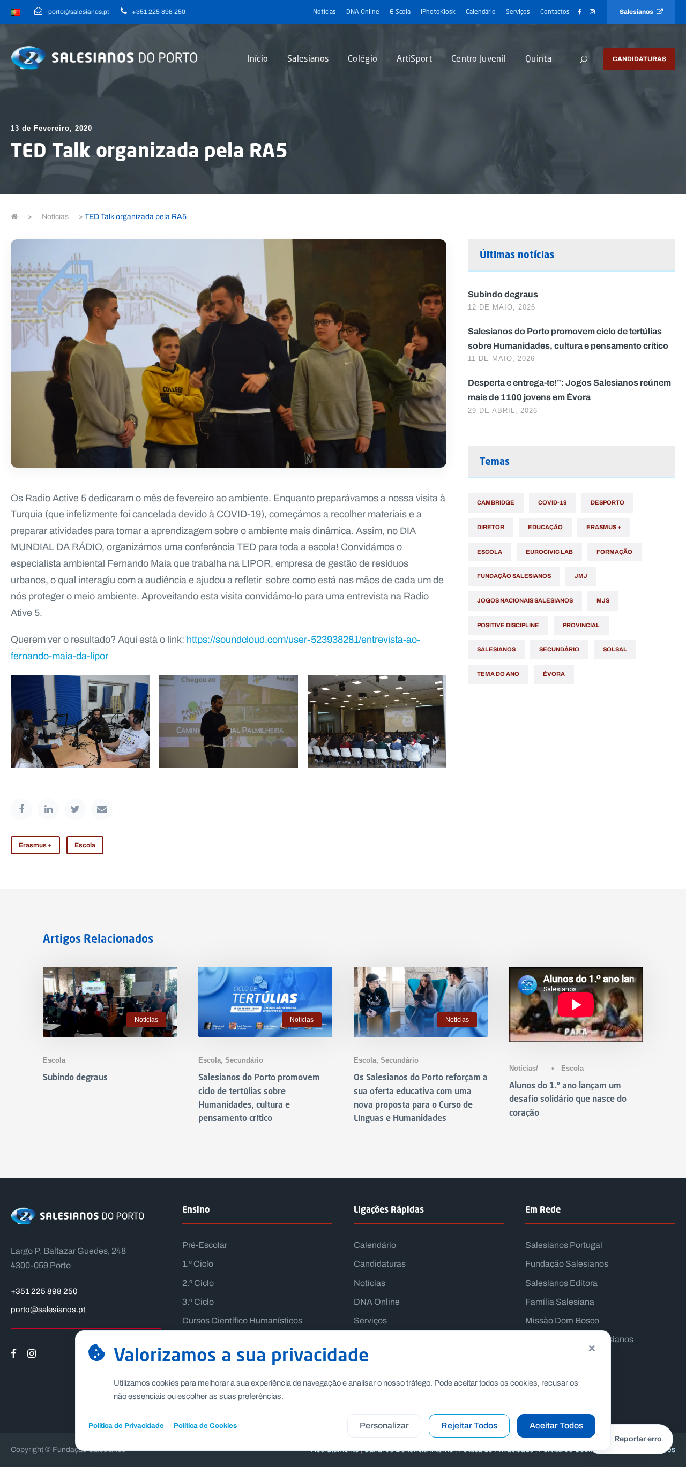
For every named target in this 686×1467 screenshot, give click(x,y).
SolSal (615, 649)
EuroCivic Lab (549, 551)
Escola (84, 845)
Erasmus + (35, 845)
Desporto (607, 502)
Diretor (490, 527)
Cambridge (495, 502)
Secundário (559, 649)
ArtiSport (414, 58)
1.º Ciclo (197, 1264)
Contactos (555, 11)
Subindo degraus (503, 294)
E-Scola (400, 11)
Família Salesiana (559, 1302)
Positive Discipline (508, 625)
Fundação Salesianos (514, 575)
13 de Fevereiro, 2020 (51, 128)
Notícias (324, 11)
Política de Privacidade (126, 1425)
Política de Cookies (205, 1425)
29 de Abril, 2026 (503, 411)
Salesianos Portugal (563, 1245)
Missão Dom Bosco (562, 1320)
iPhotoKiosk (438, 11)
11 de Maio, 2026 (501, 359)
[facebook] (579, 12)
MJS (602, 600)
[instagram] (592, 12)
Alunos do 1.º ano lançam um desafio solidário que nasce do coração (568, 1098)
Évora (554, 673)
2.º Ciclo (198, 1283)
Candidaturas (639, 59)
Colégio (362, 58)
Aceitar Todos (556, 1425)
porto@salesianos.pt (48, 1309)
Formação (614, 551)
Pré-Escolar (204, 1245)
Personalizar (384, 1425)
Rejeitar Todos (469, 1425)
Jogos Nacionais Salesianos (525, 600)
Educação (545, 527)
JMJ (581, 575)
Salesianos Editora (561, 1283)
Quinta (538, 58)
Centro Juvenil (478, 58)
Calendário (481, 11)
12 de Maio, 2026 (501, 307)
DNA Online (362, 11)
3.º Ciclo (198, 1302)
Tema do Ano (498, 673)
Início (257, 58)
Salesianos (638, 12)
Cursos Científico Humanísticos (242, 1320)
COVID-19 (552, 502)
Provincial (581, 625)
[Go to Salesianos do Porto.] (14, 216)
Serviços (518, 11)
